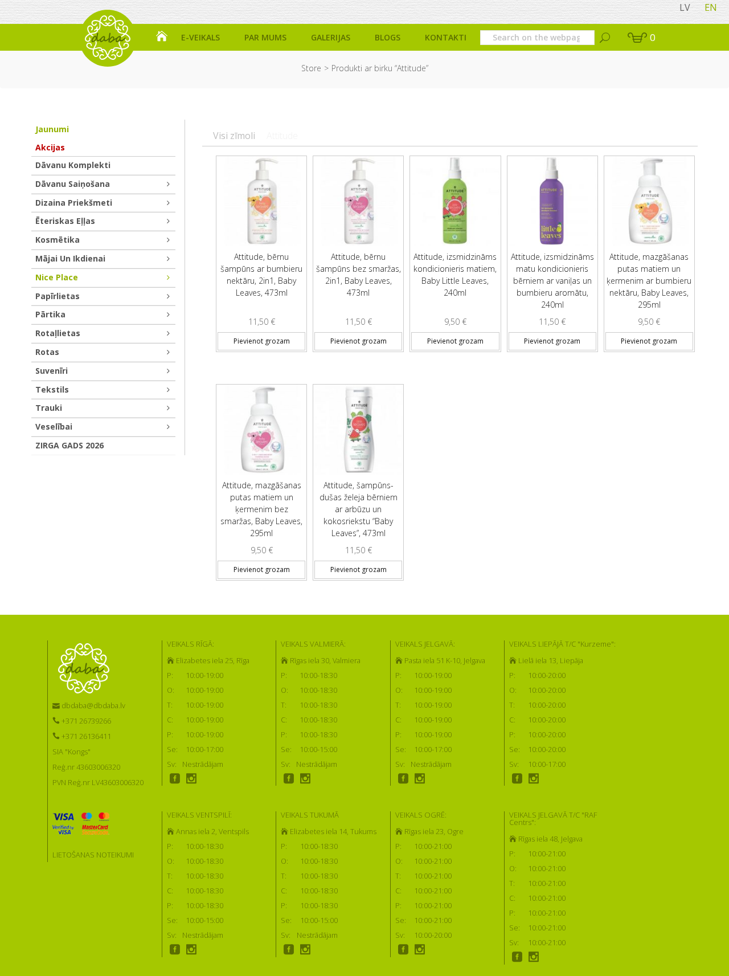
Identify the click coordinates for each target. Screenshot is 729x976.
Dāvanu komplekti (72, 165)
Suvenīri (51, 370)
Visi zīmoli (234, 135)
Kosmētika (57, 239)
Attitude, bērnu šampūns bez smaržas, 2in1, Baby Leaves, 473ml (358, 274)
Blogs (387, 37)
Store (311, 68)
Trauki (48, 407)
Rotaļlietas (57, 333)
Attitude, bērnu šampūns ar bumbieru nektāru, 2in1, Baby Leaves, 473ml (261, 274)
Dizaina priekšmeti (73, 202)
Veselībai (53, 426)
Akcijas (50, 147)
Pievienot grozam (262, 341)
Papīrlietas (57, 296)
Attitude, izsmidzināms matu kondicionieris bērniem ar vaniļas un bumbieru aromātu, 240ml (552, 280)
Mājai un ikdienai (70, 258)
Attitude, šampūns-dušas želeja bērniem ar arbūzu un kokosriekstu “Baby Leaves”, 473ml (359, 509)
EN (711, 7)
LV (684, 7)
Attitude (282, 135)
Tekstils (52, 389)
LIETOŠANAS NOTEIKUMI (93, 855)
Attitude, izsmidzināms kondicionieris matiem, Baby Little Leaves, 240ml (455, 274)
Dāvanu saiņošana (72, 183)
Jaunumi (52, 129)
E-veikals (200, 37)
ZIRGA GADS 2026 (69, 445)
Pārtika (50, 314)
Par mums (265, 37)
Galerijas (330, 37)
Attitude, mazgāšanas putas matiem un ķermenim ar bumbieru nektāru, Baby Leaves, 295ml (649, 280)
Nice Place (56, 277)
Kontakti (445, 37)
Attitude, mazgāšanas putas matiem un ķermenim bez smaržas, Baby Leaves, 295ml (261, 509)
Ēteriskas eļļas (65, 220)
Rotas (47, 351)
